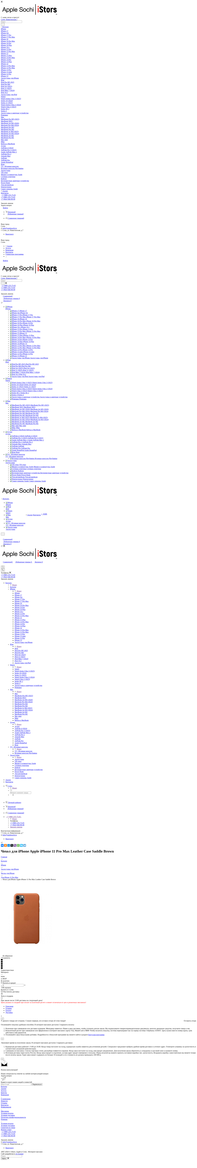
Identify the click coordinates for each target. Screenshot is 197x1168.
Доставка (9, 1012)
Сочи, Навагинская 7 (9, 19)
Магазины (5, 1111)
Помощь (4, 1119)
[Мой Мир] (8, 845)
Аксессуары (10, 463)
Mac (7, 403)
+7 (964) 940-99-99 (8, 199)
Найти (4, 1158)
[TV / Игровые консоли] (15, 454)
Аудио (7, 434)
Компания (5, 1095)
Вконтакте (9, 234)
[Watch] (8, 378)
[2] (98, 962)
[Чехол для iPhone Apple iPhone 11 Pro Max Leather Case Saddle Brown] (26, 943)
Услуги (3, 1091)
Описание (9, 1006)
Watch (7, 381)
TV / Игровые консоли (14, 456)
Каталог (13, 587)
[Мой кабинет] (2, 537)
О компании (5, 1099)
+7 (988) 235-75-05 (8, 195)
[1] (98, 960)
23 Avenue (19, 1154)
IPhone (8, 309)
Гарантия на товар (8, 1128)
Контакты (5, 1105)
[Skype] (21, 845)
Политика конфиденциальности (13, 1117)
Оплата (8, 1010)
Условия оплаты (7, 1113)
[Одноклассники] (5, 845)
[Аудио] (8, 432)
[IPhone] (8, 307)
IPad (7, 362)
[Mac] (7, 401)
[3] (98, 964)
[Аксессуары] (11, 461)
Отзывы (8, 1008)
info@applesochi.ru (10, 228)
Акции (3, 1089)
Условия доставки (8, 1115)
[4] (98, 966)
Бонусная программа (96, 1035)
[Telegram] (24, 845)
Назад (14, 585)
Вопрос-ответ (6, 1130)
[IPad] (8, 360)
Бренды (4, 1093)
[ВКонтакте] (2, 845)
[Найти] (3, 24)
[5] (98, 968)
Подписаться (36, 1084)
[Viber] (15, 845)
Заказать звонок (16, 827)
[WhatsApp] (18, 845)
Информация (6, 1107)
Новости (4, 1101)
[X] (11, 845)
